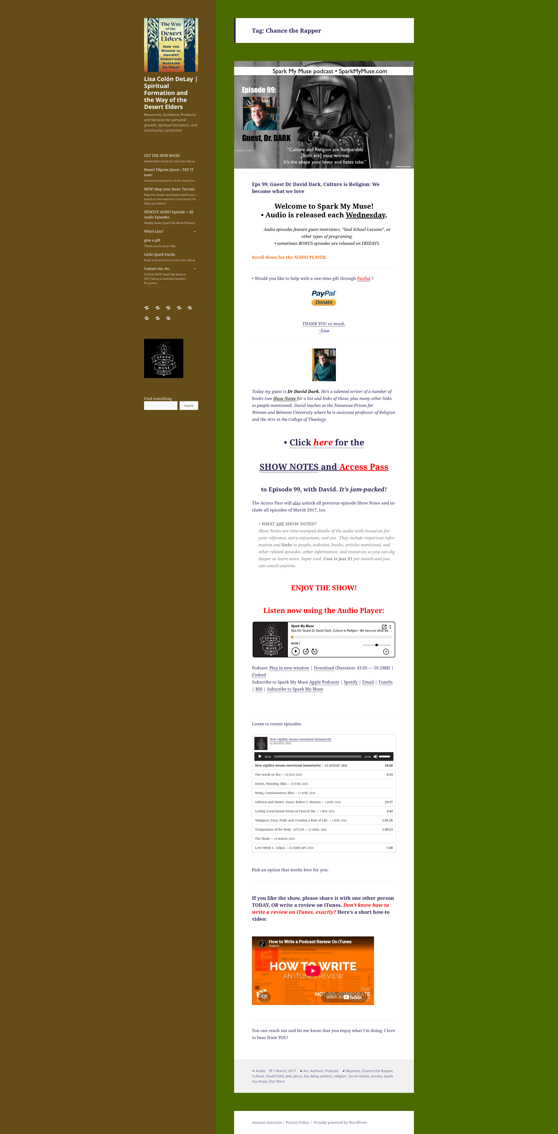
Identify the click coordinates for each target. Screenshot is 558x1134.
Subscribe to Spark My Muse (295, 689)
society (376, 1076)
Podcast (332, 1070)
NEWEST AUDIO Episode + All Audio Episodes (169, 217)
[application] (323, 756)
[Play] (260, 756)
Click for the (326, 442)
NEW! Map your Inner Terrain (170, 196)
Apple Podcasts (324, 682)
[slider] (385, 756)
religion (340, 1076)
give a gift (160, 243)
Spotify (351, 682)
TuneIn (385, 682)
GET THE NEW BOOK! (169, 158)
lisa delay (311, 1076)
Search (188, 406)
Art (305, 1070)
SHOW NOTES (289, 466)
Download (324, 668)
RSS (258, 689)
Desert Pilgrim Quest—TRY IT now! (169, 175)
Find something (158, 398)
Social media (358, 1076)
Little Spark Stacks (169, 257)
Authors (316, 1070)
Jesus (298, 1076)
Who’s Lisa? (153, 231)
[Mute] (375, 756)
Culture (258, 1076)
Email (368, 682)
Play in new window (289, 668)
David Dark (275, 1076)
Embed (259, 675)
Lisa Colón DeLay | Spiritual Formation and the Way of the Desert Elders (171, 93)
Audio (260, 1070)
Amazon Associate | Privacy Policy (280, 1122)
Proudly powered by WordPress (340, 1122)
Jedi (289, 1076)
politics (326, 1076)
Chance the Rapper (377, 1070)
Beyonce (353, 1070)
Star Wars (277, 1081)
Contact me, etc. (165, 275)
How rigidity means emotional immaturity (300, 739)
